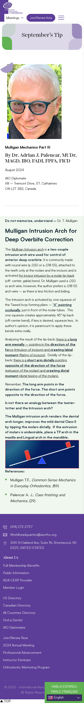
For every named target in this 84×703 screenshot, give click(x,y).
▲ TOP (5, 701)
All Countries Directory (19, 613)
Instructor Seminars (17, 660)
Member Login (13, 587)
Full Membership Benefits (21, 565)
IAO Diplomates (14, 627)
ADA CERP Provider (17, 580)
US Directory (12, 598)
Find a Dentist (13, 620)
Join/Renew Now (41, 17)
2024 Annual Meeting (18, 645)
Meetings (12, 18)
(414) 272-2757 (21, 527)
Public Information (16, 573)
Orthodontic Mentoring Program (26, 667)
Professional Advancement (22, 652)
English (58, 697)
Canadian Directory (17, 605)
